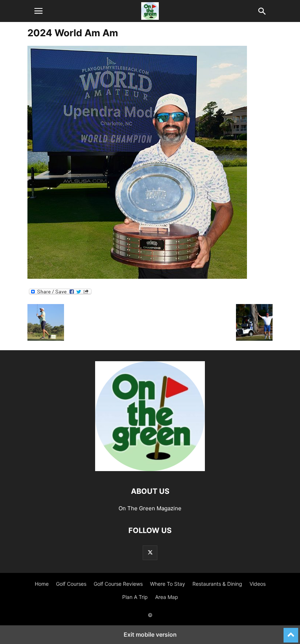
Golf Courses (71, 584)
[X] (150, 552)
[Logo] (150, 469)
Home (42, 584)
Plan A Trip (135, 597)
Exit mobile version (150, 634)
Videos (258, 584)
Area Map (166, 597)
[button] (38, 11)
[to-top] (291, 632)
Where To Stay (167, 584)
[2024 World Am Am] (137, 277)
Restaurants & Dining (217, 584)
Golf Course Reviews (118, 584)
